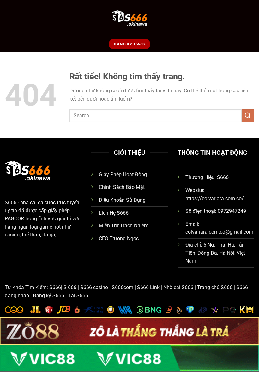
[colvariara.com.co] (129, 18)
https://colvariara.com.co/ (214, 198)
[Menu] (8, 18)
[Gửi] (248, 115)
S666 (10, 203)
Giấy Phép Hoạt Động (123, 174)
